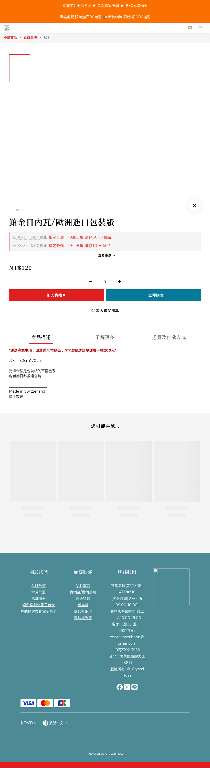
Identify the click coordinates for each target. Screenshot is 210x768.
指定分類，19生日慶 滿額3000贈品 (62, 237)
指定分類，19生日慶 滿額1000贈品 (62, 245)
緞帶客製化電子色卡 (39, 605)
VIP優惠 (83, 585)
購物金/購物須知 (83, 592)
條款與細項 (83, 611)
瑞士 (47, 37)
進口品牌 (30, 37)
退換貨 (83, 605)
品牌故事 (39, 585)
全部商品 (10, 37)
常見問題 (39, 592)
